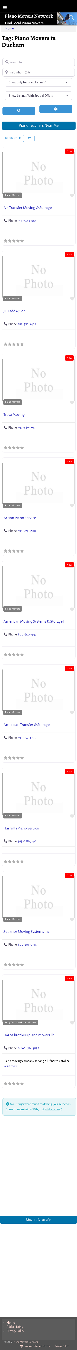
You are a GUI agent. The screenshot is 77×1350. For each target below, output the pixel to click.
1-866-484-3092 (28, 1048)
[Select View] (29, 138)
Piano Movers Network (29, 16)
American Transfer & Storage (26, 725)
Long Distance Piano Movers (20, 1022)
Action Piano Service (19, 518)
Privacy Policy (15, 1331)
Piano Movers (12, 195)
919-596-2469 (27, 324)
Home (9, 28)
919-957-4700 (27, 737)
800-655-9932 (27, 634)
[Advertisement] (38, 1166)
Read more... (11, 1066)
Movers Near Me (38, 1220)
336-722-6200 (27, 220)
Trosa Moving (14, 414)
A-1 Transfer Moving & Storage (27, 208)
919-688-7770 (27, 841)
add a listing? (53, 1109)
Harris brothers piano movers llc (28, 1035)
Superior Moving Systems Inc (26, 931)
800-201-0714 (27, 944)
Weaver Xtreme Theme (38, 1346)
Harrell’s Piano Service (21, 828)
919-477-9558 (27, 531)
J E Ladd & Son (14, 311)
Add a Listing (15, 1326)
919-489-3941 (27, 427)
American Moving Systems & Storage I (33, 621)
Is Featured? (12, 138)
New (69, 151)
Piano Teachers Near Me (39, 125)
